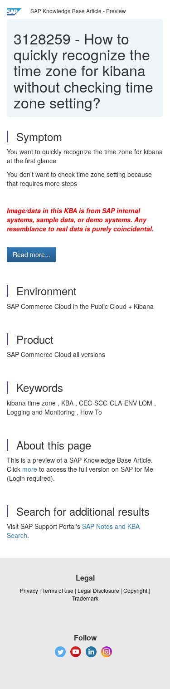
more (29, 469)
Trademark (85, 598)
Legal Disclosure (98, 590)
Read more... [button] (31, 254)
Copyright (135, 590)
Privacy (29, 590)
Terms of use (57, 590)
